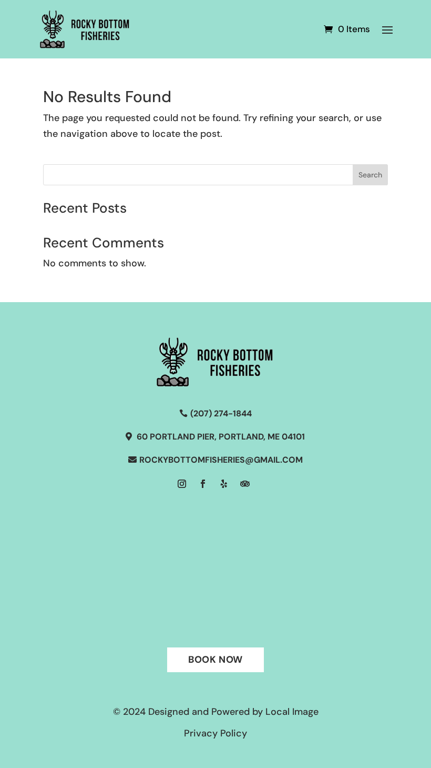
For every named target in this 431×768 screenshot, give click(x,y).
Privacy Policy (215, 733)
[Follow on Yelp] (224, 483)
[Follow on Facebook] (202, 483)
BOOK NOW (215, 659)
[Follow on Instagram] (181, 483)
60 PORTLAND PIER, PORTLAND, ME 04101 (221, 436)
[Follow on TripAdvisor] (245, 483)
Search (370, 174)
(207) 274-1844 (221, 413)
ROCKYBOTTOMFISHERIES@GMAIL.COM (221, 459)
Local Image (292, 711)
